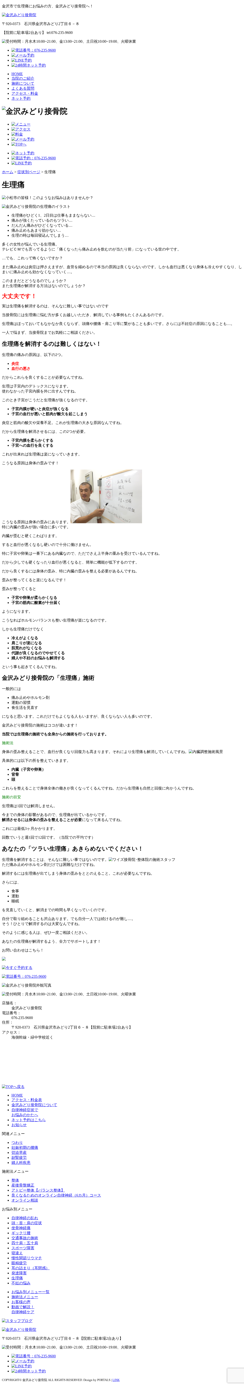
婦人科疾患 (20, 1163)
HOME (17, 74)
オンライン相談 (24, 1200)
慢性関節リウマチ (26, 1258)
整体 (15, 1180)
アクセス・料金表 (26, 1100)
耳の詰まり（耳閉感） (30, 1268)
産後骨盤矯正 (22, 1185)
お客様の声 (20, 1302)
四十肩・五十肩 (24, 1243)
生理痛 (17, 1278)
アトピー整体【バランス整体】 (38, 1190)
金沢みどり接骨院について (34, 1105)
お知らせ (19, 1125)
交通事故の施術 (24, 1238)
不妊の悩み (20, 1283)
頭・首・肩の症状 (26, 1223)
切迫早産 (19, 1153)
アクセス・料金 (24, 93)
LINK (116, 1380)
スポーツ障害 (22, 1248)
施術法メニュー (24, 1297)
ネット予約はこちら (28, 1120)
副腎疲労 (19, 1158)
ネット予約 (20, 98)
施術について (22, 83)
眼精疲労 (19, 1263)
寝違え (17, 1253)
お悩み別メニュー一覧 (30, 1292)
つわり (17, 1142)
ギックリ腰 (20, 1233)
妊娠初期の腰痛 (24, 1147)
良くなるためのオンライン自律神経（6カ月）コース (56, 1195)
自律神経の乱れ (24, 1218)
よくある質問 (22, 88)
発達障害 (19, 1273)
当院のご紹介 (22, 78)
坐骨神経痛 (20, 1228)
